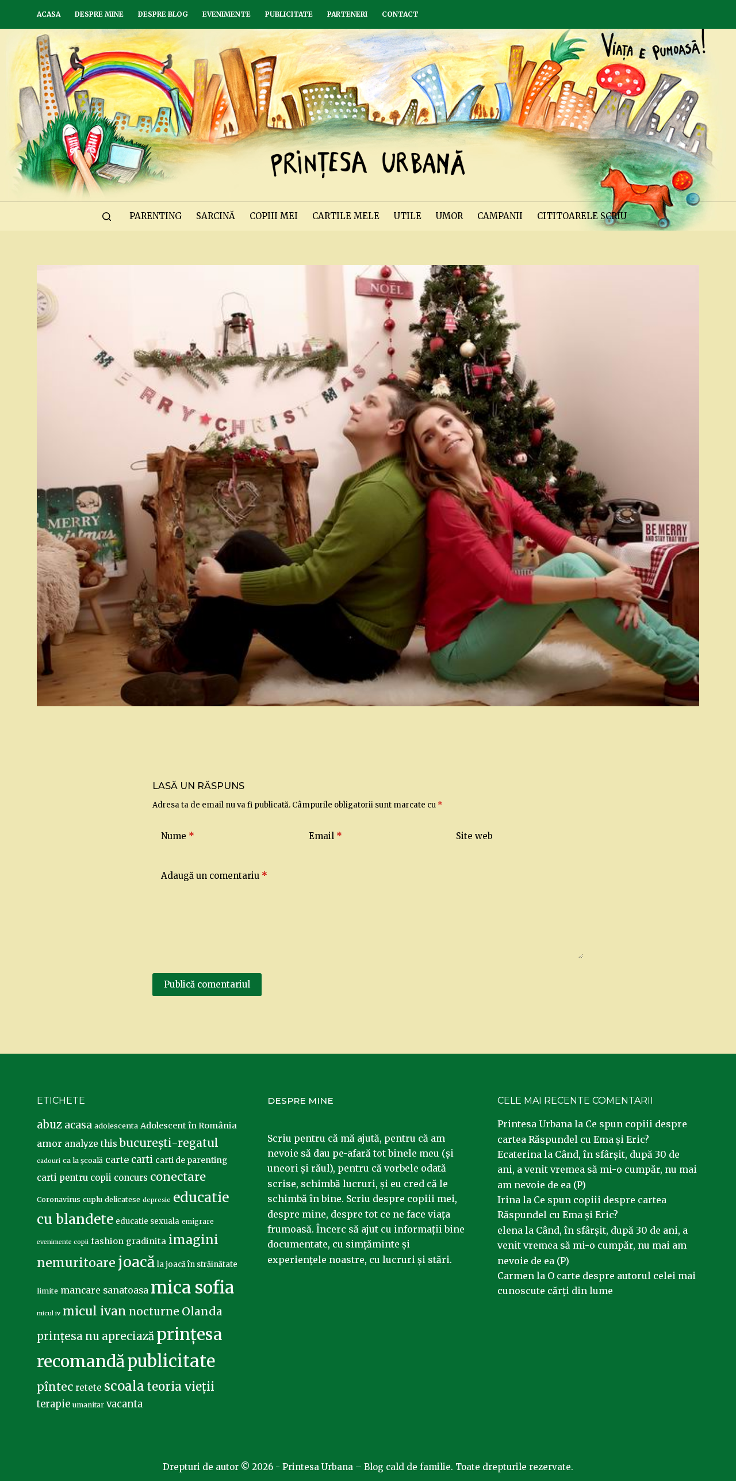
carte (117, 1159)
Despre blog (163, 14)
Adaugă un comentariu (214, 875)
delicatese (122, 1199)
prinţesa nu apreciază (95, 1336)
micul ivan (94, 1311)
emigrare (198, 1222)
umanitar (88, 1404)
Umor (449, 216)
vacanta (124, 1404)
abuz (49, 1124)
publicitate (171, 1361)
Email (325, 836)
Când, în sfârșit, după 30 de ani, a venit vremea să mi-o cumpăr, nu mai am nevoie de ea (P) (597, 1170)
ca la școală (83, 1160)
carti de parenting (191, 1160)
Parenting (155, 216)
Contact (400, 14)
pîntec (55, 1387)
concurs (131, 1177)
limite (47, 1291)
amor (49, 1143)
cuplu (92, 1199)
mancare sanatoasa (104, 1290)
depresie (157, 1200)
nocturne (154, 1311)
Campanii (500, 216)
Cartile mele (345, 216)
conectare (178, 1177)
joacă (136, 1262)
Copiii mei (274, 216)
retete (88, 1387)
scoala (124, 1386)
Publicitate (289, 14)
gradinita (146, 1241)
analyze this (90, 1143)
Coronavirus (58, 1199)
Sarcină (215, 216)
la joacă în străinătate (197, 1264)
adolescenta (116, 1125)
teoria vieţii (180, 1386)
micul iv (48, 1313)
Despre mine (99, 14)
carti (142, 1160)
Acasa (48, 14)
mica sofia (192, 1287)
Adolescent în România (188, 1125)
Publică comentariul (207, 984)
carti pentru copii (74, 1177)
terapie (53, 1404)
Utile (407, 216)
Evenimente (226, 14)
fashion (107, 1241)
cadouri (48, 1161)
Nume (177, 836)
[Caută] (106, 216)
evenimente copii (63, 1242)
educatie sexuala (147, 1221)
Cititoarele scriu (582, 216)
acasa (78, 1125)
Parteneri (347, 14)
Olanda (202, 1311)
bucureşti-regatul (169, 1143)
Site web (474, 836)
